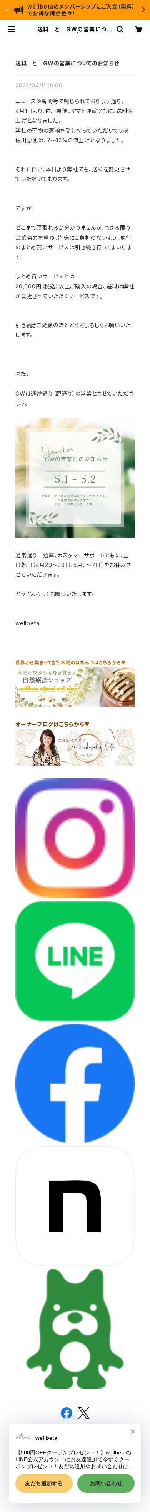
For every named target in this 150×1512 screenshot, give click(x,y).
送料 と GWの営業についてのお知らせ (67, 63)
